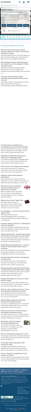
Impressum (7, 405)
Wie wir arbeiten (18, 372)
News (2, 5)
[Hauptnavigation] (28, 2)
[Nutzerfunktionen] (24, 2)
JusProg (14, 401)
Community (9, 370)
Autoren (10, 372)
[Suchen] (4, 30)
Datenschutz (14, 405)
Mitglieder (17, 370)
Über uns (4, 371)
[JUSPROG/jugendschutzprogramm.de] (7, 397)
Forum (3, 370)
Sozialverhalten (11, 25)
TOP (3, 37)
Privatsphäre (22, 405)
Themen (8, 5)
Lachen (20, 25)
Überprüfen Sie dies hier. (23, 393)
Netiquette (24, 370)
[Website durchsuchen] (20, 2)
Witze (3, 25)
